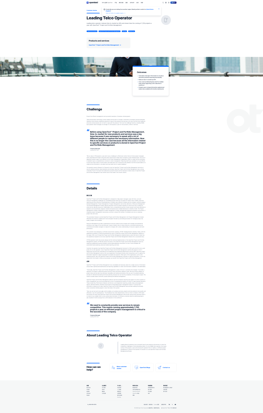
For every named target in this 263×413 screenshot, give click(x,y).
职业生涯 (88, 387)
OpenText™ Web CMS (167, 407)
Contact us (166, 367)
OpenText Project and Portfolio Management (109, 31)
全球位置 (165, 389)
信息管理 (119, 387)
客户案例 (150, 389)
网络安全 (119, 391)
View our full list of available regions (115, 13)
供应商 (88, 395)
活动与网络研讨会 (136, 389)
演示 (149, 393)
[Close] (159, 9)
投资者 (88, 391)
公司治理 (104, 393)
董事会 (103, 391)
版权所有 (151, 407)
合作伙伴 (88, 393)
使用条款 (151, 404)
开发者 (88, 389)
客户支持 (165, 391)
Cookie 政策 (156, 404)
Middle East (131, 31)
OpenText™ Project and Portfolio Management (104, 45)
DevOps (124, 31)
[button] (107, 2)
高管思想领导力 (151, 387)
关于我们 (104, 387)
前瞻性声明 (163, 404)
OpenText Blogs (145, 367)
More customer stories (122, 367)
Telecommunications (92, 31)
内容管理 (119, 393)
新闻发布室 (135, 387)
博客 (134, 395)
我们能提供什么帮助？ (168, 387)
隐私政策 (146, 404)
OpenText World (136, 391)
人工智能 (119, 389)
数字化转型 (119, 395)
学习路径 (150, 391)
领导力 (103, 389)
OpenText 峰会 (136, 393)
